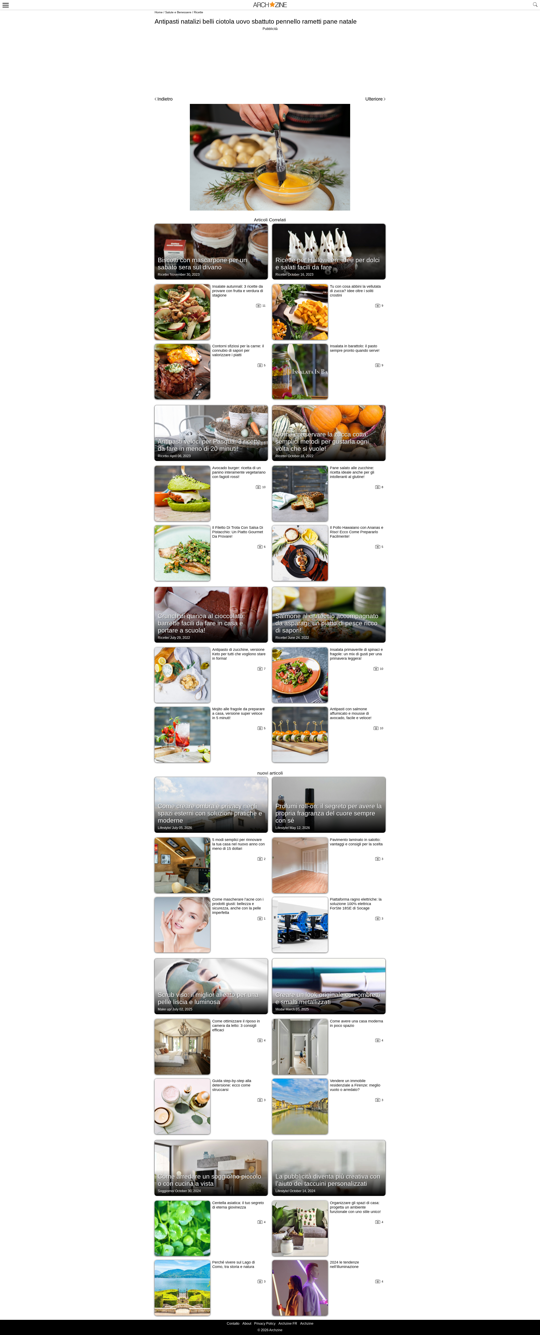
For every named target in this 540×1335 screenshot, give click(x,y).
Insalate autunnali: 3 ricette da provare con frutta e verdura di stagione (237, 290)
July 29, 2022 (180, 637)
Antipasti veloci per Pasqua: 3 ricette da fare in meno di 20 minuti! (209, 445)
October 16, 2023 (300, 274)
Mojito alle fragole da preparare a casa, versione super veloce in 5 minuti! (238, 713)
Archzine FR (287, 1323)
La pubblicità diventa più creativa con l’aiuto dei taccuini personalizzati (327, 1180)
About (246, 1323)
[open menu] (5, 5)
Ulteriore (374, 99)
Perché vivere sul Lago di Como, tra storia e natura (233, 1264)
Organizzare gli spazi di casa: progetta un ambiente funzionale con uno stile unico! (355, 1207)
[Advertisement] (270, 61)
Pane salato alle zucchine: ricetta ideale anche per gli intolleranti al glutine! (352, 472)
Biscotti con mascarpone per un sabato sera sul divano (202, 264)
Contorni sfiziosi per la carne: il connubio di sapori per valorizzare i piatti (238, 350)
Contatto (233, 1323)
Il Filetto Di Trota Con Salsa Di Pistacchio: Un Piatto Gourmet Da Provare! (237, 532)
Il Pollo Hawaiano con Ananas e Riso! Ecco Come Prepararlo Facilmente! (356, 532)
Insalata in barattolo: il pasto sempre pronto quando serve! (354, 348)
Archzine (306, 1323)
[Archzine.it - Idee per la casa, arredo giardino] (270, 4)
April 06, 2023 (180, 456)
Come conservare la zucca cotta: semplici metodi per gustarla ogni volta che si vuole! (322, 441)
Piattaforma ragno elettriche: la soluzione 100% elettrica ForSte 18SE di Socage (356, 903)
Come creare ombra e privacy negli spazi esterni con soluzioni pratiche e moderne (210, 813)
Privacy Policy (264, 1323)
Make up (164, 1009)
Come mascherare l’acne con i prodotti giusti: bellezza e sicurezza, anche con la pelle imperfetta (237, 906)
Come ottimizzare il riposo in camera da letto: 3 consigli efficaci (236, 1025)
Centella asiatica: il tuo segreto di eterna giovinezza (238, 1205)
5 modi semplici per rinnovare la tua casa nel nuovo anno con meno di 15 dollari (238, 844)
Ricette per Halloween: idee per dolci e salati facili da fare (327, 264)
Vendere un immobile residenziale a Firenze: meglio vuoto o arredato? (355, 1085)
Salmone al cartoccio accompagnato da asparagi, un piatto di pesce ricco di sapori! (326, 623)
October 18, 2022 (300, 456)
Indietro (165, 99)
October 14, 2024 (302, 1191)
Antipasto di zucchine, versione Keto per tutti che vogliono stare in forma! (239, 654)
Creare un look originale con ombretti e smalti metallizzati (327, 998)
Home (159, 12)
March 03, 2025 (297, 1009)
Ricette (198, 12)
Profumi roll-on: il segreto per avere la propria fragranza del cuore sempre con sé (328, 813)
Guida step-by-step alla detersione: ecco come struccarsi (231, 1085)
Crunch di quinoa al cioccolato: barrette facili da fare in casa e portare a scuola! (201, 623)
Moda (279, 1009)
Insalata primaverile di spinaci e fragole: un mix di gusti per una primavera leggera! (356, 654)
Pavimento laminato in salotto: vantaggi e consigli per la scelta (356, 842)
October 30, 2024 (188, 1191)
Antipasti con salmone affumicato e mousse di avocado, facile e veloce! (350, 713)
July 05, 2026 (182, 828)
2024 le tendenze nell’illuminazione (344, 1264)
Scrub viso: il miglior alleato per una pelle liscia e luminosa (208, 998)
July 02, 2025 (182, 1009)
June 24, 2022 (298, 637)
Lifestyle (164, 828)
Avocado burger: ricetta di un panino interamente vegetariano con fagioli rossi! (239, 472)
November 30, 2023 (185, 274)
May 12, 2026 (300, 828)
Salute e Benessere (178, 12)
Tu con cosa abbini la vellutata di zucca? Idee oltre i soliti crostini (355, 290)
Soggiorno (165, 1191)
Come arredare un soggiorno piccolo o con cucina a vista (209, 1180)
